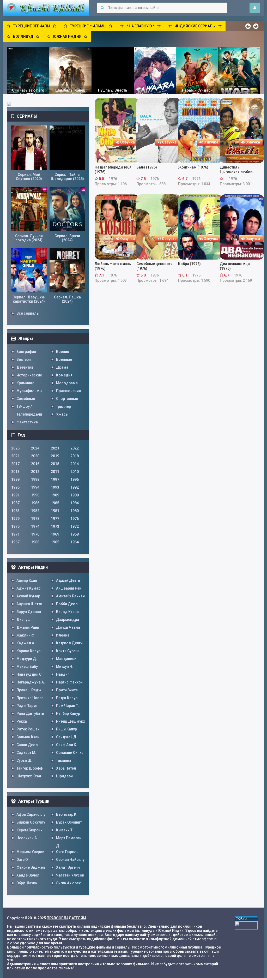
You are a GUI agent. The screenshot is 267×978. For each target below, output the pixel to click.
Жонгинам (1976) (193, 167)
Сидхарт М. (26, 753)
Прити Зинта (67, 690)
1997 (55, 479)
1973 (55, 526)
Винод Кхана (67, 612)
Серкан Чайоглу (70, 859)
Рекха (21, 721)
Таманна (63, 760)
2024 (35, 448)
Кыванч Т (64, 830)
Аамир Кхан (26, 580)
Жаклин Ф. (25, 635)
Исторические (29, 375)
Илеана (62, 635)
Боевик (62, 352)
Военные (64, 359)
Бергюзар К (66, 814)
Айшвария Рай (68, 588)
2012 (35, 472)
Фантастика (27, 422)
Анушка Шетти (29, 604)
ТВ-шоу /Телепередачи (29, 407)
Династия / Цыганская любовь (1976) (237, 169)
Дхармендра (67, 619)
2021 (15, 456)
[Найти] (102, 8)
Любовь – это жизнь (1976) (113, 266)
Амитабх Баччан (70, 596)
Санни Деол (27, 745)
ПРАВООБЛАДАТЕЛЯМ (66, 918)
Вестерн (23, 359)
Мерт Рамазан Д (68, 839)
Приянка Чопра (30, 698)
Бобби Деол (67, 604)
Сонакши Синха (69, 753)
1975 (15, 526)
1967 (15, 542)
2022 (74, 448)
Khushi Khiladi (46, 8)
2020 (35, 456)
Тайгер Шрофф (29, 768)
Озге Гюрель (67, 852)
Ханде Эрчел (27, 875)
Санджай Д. (66, 737)
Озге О (22, 859)
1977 (55, 519)
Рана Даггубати (30, 713)
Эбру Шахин (26, 883)
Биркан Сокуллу (30, 822)
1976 (74, 519)
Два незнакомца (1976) (235, 266)
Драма (62, 367)
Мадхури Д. (26, 659)
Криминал (25, 383)
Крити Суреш (67, 651)
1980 (74, 511)
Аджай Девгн (68, 580)
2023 (55, 448)
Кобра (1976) (189, 264)
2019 (55, 456)
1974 (35, 526)
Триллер (63, 406)
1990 (35, 495)
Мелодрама (67, 383)
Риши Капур (66, 729)
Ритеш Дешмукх (70, 721)
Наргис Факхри (69, 682)
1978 (35, 519)
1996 (74, 479)
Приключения (68, 391)
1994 (35, 487)
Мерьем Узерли (30, 852)
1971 (15, 534)
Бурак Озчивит (69, 822)
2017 (15, 464)
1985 (55, 503)
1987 (15, 503)
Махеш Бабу (27, 666)
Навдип (63, 674)
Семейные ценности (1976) (154, 266)
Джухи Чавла (68, 627)
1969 (55, 534)
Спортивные (67, 399)
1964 (74, 542)
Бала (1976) (146, 167)
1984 (74, 503)
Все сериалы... (29, 313)
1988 (74, 495)
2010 (74, 472)
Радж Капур (66, 698)
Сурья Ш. (24, 760)
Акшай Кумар (28, 596)
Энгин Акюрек (68, 883)
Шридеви (64, 776)
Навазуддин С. (29, 674)
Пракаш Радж (28, 690)
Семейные (25, 399)
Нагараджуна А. (30, 682)
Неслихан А (26, 838)
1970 (35, 534)
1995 (15, 487)
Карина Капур (28, 651)
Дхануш (23, 619)
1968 (74, 534)
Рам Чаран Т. (67, 706)
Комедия (64, 375)
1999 (15, 479)
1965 (55, 542)
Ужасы (62, 414)
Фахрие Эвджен (30, 867)
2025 (15, 448)
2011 (55, 472)
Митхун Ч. (64, 666)
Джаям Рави (27, 627)
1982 (35, 511)
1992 (74, 487)
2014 (74, 464)
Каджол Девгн (69, 643)
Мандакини (66, 659)
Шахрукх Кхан (28, 776)
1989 (55, 495)
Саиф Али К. (66, 745)
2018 (74, 456)
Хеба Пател (66, 768)
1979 (15, 519)
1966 (35, 542)
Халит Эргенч (68, 867)
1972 (74, 526)
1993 (55, 487)
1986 (35, 503)
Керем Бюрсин (29, 830)
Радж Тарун (26, 706)
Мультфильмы (29, 391)
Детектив (24, 367)
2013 (15, 472)
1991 (15, 495)
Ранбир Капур (68, 713)
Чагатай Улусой (70, 875)
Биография (26, 352)
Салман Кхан (27, 737)
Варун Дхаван (28, 612)
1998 (35, 479)
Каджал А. (25, 643)
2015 (55, 464)
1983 (15, 511)
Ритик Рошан (28, 729)
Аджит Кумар (28, 588)
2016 (35, 464)
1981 (55, 511)
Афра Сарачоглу (30, 814)
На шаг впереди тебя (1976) (113, 169)
